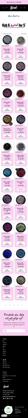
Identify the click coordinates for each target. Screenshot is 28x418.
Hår (3, 348)
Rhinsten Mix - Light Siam (20, 103)
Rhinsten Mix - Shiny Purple (20, 156)
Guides (4, 355)
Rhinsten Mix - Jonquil (20, 290)
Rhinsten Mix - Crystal (20, 49)
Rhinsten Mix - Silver (20, 129)
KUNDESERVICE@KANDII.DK (9, 396)
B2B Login (5, 363)
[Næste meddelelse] (25, 2)
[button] (3, 7)
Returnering (5, 381)
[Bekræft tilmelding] (23, 331)
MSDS (4, 377)
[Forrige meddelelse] (2, 2)
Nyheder (4, 351)
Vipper (4, 346)
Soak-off (5, 342)
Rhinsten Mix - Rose (7, 103)
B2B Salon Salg (6, 367)
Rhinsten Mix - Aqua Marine (20, 263)
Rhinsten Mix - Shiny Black (7, 290)
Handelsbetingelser (7, 379)
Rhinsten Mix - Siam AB (7, 237)
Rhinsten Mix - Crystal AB (7, 76)
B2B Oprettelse (6, 365)
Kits (4, 341)
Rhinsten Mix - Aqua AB (7, 182)
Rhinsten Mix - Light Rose (20, 76)
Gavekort (5, 344)
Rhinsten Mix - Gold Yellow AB (7, 129)
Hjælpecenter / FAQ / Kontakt (9, 375)
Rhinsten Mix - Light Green (20, 237)
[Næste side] (22, 305)
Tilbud (4, 350)
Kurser (4, 353)
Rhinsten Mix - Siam (20, 182)
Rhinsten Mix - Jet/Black (7, 156)
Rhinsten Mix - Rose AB (20, 209)
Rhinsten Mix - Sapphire (7, 263)
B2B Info (5, 362)
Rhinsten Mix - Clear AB (7, 49)
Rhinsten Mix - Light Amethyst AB (7, 210)
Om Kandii (5, 374)
